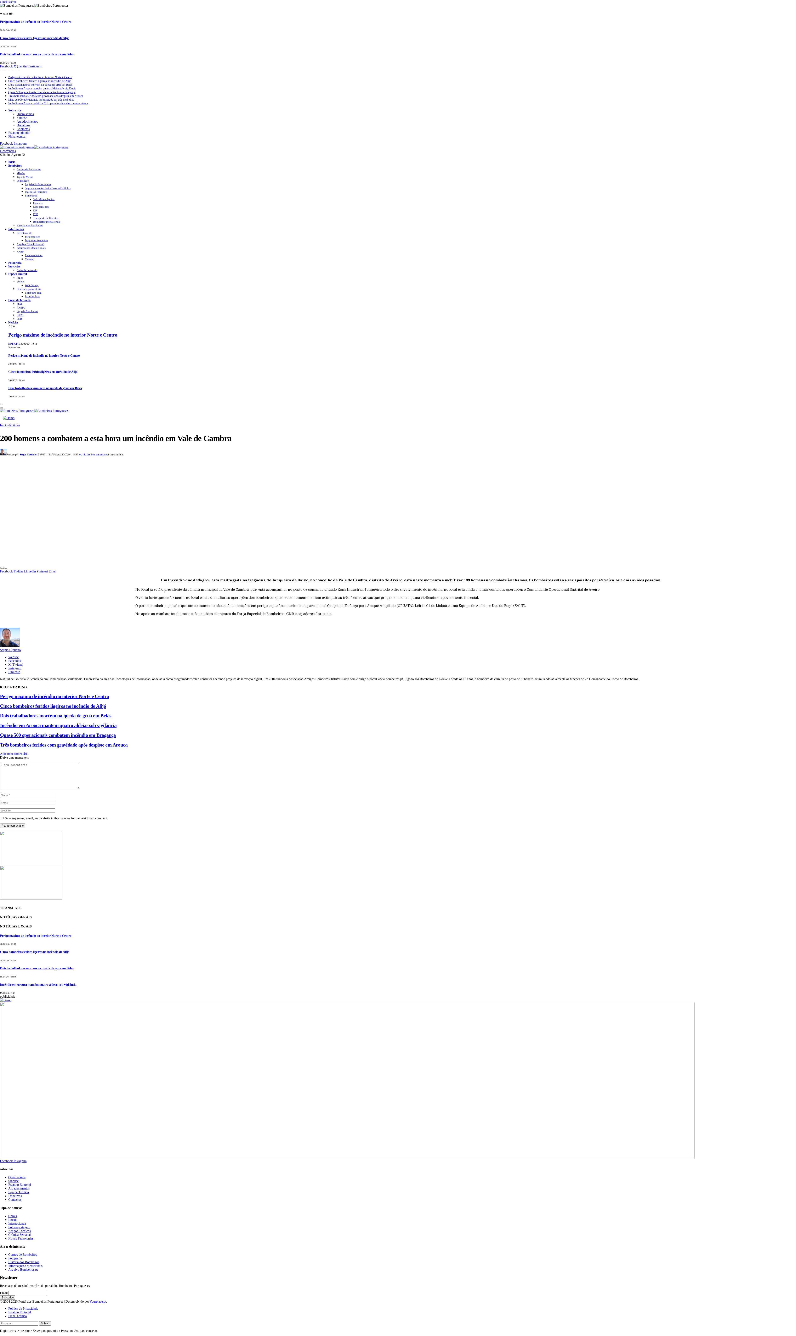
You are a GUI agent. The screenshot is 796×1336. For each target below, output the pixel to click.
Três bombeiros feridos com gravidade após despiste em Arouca (45, 96)
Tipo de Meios (25, 176)
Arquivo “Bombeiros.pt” (30, 244)
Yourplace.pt (98, 1301)
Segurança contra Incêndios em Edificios (47, 188)
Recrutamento (24, 232)
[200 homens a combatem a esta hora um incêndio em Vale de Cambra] (83, 564)
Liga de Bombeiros (27, 311)
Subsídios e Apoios (44, 199)
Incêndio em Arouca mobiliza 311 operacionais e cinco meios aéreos (48, 103)
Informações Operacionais (31, 247)
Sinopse (22, 118)
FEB (35, 214)
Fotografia (15, 262)
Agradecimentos (27, 121)
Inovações (14, 266)
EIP (35, 210)
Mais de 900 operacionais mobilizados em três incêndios (41, 99)
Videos (20, 281)
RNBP (20, 251)
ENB (19, 318)
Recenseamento (33, 255)
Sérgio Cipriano (28, 454)
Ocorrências (8, 151)
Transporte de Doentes (45, 218)
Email (4, 1293)
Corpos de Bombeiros (29, 169)
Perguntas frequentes (36, 240)
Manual (29, 259)
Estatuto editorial (19, 132)
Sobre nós (14, 110)
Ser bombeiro (32, 236)
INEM (20, 315)
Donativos (23, 125)
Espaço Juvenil (17, 274)
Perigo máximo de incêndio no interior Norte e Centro (35, 21)
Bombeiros (15, 165)
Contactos (23, 129)
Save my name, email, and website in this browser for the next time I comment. (56, 818)
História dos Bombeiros (30, 225)
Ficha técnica (16, 136)
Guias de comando (27, 270)
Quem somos (25, 114)
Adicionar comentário (14, 753)
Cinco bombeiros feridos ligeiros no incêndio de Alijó (34, 38)
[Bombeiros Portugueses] (34, 147)
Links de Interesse (19, 300)
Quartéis (37, 203)
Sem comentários (99, 454)
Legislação (23, 180)
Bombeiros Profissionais (46, 221)
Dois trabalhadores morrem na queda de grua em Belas (37, 54)
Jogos (20, 277)
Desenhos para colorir (29, 288)
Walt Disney (32, 285)
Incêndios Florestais (36, 191)
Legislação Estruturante (38, 184)
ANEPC (21, 307)
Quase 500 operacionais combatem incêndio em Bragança (41, 92)
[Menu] (1, 404)
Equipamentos (41, 206)
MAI (19, 303)
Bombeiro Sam (33, 292)
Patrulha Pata (32, 296)
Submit (45, 1323)
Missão (21, 173)
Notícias (13, 322)
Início (11, 161)
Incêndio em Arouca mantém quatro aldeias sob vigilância (42, 88)
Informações (16, 229)
